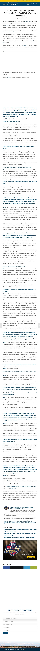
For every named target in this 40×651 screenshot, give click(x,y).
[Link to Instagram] (36, 4)
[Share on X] (13, 567)
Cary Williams (15, 108)
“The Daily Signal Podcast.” (8, 31)
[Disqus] (20, 588)
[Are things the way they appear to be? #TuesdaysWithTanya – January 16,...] (1, 325)
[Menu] (27, 4)
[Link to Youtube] (35, 4)
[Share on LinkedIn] (26, 567)
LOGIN (36, 0)
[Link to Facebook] (33, 4)
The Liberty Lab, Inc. (23, 649)
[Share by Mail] (33, 567)
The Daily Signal (13, 488)
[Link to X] (32, 4)
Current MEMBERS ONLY (25, 0)
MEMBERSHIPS (32, 0)
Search (5, 633)
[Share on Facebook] (6, 567)
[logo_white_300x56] (10, 4)
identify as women (28, 21)
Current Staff (24, 18)
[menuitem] (27, 4)
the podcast (8, 77)
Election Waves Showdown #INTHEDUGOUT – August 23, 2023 (19, 537)
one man (6, 25)
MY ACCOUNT (19, 0)
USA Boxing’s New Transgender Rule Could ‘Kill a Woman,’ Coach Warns (21, 486)
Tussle (24, 45)
